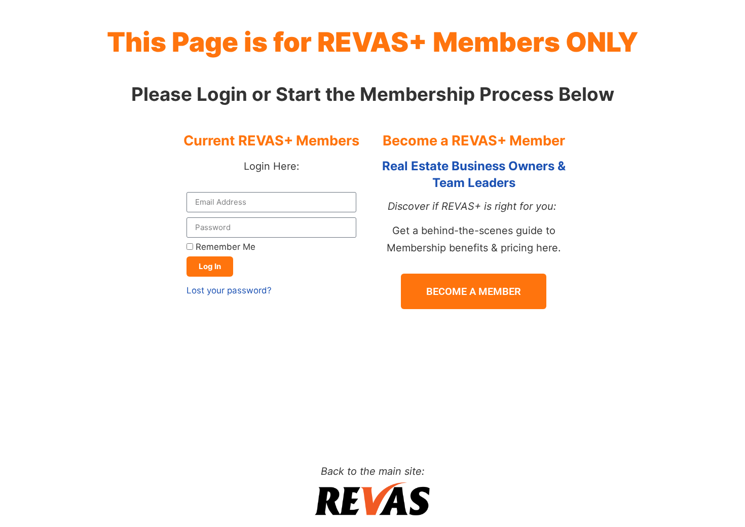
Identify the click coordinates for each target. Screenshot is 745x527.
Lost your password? (229, 290)
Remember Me (224, 247)
